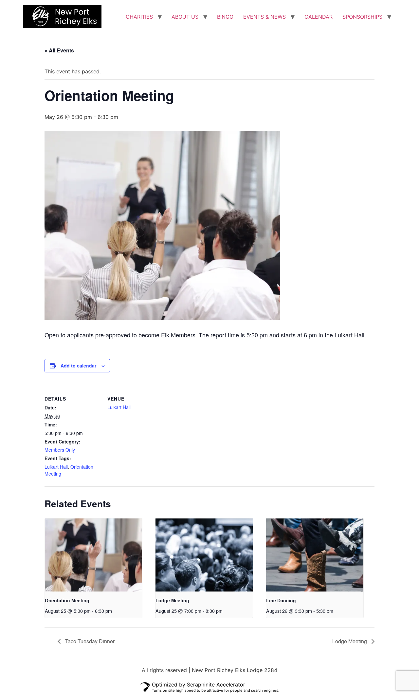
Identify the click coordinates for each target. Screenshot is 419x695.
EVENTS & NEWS (264, 16)
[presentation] (93, 555)
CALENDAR (318, 16)
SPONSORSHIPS (362, 16)
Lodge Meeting (172, 600)
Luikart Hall (56, 466)
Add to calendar (78, 365)
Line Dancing (281, 600)
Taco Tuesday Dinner (89, 641)
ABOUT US (185, 16)
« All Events (59, 50)
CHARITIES (139, 16)
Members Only (60, 449)
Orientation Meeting (67, 600)
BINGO (225, 16)
